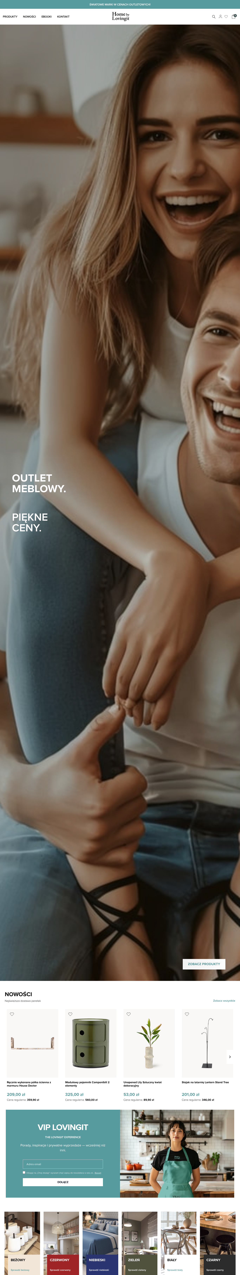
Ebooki (46, 17)
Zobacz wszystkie (224, 1001)
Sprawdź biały (175, 1270)
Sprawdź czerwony (60, 1270)
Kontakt (63, 17)
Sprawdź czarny (215, 1270)
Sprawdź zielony (137, 1270)
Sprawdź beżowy (20, 1270)
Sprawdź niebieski (99, 1270)
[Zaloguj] (220, 17)
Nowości (29, 17)
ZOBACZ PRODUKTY (204, 964)
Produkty (10, 17)
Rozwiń (98, 1172)
